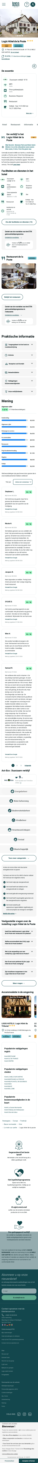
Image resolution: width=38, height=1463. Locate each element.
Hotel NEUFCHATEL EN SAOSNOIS (15, 1081)
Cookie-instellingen (7, 1392)
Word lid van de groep (8, 1361)
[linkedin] (30, 1414)
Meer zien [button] (29, 113)
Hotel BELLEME (9, 1089)
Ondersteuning (6, 1399)
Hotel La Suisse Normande (13, 1107)
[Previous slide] (4, 276)
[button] (4, 4)
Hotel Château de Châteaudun (14, 1110)
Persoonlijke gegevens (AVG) (10, 1389)
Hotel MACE (8, 1086)
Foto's (3, 1406)
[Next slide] (33, 276)
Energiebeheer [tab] (21, 791)
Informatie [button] (28, 124)
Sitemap (4, 1403)
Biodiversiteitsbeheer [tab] (21, 810)
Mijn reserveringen (7, 1332)
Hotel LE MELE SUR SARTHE (13, 1077)
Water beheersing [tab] (21, 801)
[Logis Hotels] (16, 4)
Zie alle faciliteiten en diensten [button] (19, 222)
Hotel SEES (8, 1084)
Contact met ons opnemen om (10, 1343)
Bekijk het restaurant (12, 297)
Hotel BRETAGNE (10, 1056)
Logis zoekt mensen (7, 1371)
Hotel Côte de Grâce (10, 1112)
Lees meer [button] (16, 165)
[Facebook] (19, 1414)
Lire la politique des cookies (10, 1454)
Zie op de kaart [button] (15, 52)
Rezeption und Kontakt (16, 364)
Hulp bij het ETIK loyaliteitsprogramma (13, 1339)
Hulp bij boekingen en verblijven (11, 1336)
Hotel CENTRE (9, 1061)
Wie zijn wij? (5, 1354)
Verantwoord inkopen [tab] (21, 830)
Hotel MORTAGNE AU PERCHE (14, 1079)
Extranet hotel (6, 1357)
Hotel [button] (4, 124)
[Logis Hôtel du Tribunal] (16, 1007)
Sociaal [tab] (21, 839)
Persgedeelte (5, 1374)
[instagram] (24, 1414)
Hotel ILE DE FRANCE (11, 1059)
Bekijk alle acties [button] (9, 914)
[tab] (16, 35)
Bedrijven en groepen (7, 1368)
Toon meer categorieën (17, 858)
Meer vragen (18, 983)
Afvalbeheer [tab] (21, 820)
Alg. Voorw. (5, 1396)
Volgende (25, 765)
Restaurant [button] (15, 124)
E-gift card (4, 1364)
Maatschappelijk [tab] (21, 849)
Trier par (8, 482)
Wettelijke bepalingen (8, 1386)
